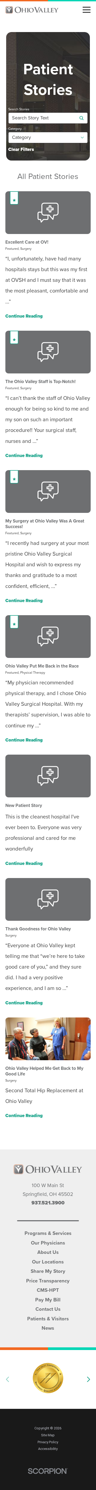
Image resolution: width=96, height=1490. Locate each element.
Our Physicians (48, 1242)
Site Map (48, 1435)
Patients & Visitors (48, 1318)
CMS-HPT (48, 1289)
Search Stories (18, 109)
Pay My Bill (48, 1299)
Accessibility (48, 1449)
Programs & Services (48, 1233)
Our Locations (48, 1261)
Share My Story (48, 1270)
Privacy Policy (48, 1442)
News (48, 1327)
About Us (48, 1252)
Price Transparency (48, 1280)
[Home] (31, 10)
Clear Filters (21, 149)
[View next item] (88, 1379)
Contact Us (48, 1308)
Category (15, 128)
